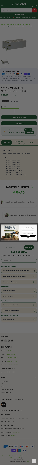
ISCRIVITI (28, 235)
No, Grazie (28, 237)
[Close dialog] (36, 225)
